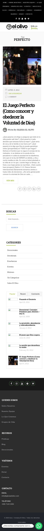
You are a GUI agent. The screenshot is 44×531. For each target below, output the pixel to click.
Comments (35, 294)
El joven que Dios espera (29, 335)
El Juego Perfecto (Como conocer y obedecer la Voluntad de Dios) (19, 114)
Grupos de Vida (16, 6)
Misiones (10, 272)
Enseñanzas (12, 261)
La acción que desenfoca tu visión (29, 346)
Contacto (29, 14)
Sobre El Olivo (12, 283)
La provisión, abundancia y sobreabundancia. (29, 324)
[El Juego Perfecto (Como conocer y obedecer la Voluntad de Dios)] (22, 66)
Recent (23, 294)
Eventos (27, 6)
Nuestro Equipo (29, 2)
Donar (21, 14)
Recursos (21, 10)
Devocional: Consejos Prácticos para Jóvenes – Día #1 (29, 312)
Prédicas (12, 10)
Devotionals (11, 256)
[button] (38, 525)
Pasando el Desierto (27, 299)
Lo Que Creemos (9, 417)
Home (5, 2)
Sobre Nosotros (15, 2)
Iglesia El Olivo (25, 129)
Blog (3, 444)
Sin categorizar (15, 93)
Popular (12, 294)
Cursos (29, 10)
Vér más (10, 181)
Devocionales (12, 250)
